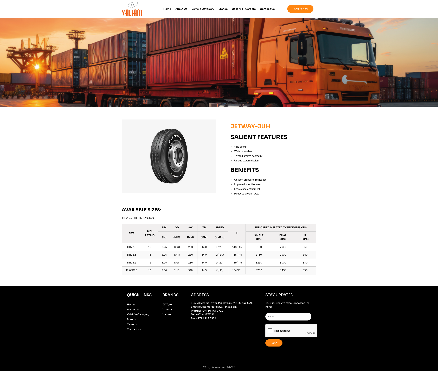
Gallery (236, 8)
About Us (181, 8)
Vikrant (167, 309)
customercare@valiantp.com (218, 306)
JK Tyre (167, 304)
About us (133, 309)
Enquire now (300, 8)
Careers (250, 8)
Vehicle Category (202, 8)
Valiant (167, 314)
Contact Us (267, 8)
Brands (223, 8)
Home (167, 8)
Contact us (134, 329)
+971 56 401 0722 (212, 310)
